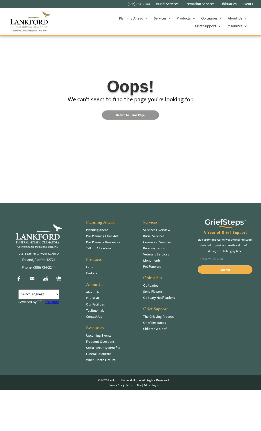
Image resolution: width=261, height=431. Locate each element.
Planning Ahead (97, 230)
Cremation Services (157, 242)
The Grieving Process (158, 316)
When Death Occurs (100, 360)
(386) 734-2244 (139, 4)
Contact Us (94, 316)
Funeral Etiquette (98, 354)
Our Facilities (95, 304)
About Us (92, 292)
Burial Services (153, 236)
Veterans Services (156, 254)
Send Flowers (153, 291)
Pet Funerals (152, 266)
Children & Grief (155, 329)
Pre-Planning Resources (103, 242)
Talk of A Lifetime (99, 248)
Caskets (91, 273)
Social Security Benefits (103, 347)
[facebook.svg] (19, 282)
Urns (89, 267)
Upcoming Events (98, 335)
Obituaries (150, 285)
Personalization (154, 248)
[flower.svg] (59, 282)
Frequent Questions (100, 341)
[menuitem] (133, 19)
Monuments (152, 260)
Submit (225, 269)
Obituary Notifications (159, 297)
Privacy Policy (116, 385)
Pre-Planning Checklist (102, 236)
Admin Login (151, 385)
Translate (52, 302)
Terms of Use (134, 385)
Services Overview (156, 230)
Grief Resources (154, 322)
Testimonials (95, 310)
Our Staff (92, 298)
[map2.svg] (45, 282)
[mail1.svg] (32, 282)
